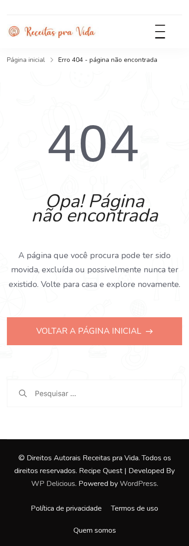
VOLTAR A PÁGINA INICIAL (90, 330)
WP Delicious (53, 484)
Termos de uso (134, 508)
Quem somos (94, 530)
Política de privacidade (66, 508)
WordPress (138, 484)
